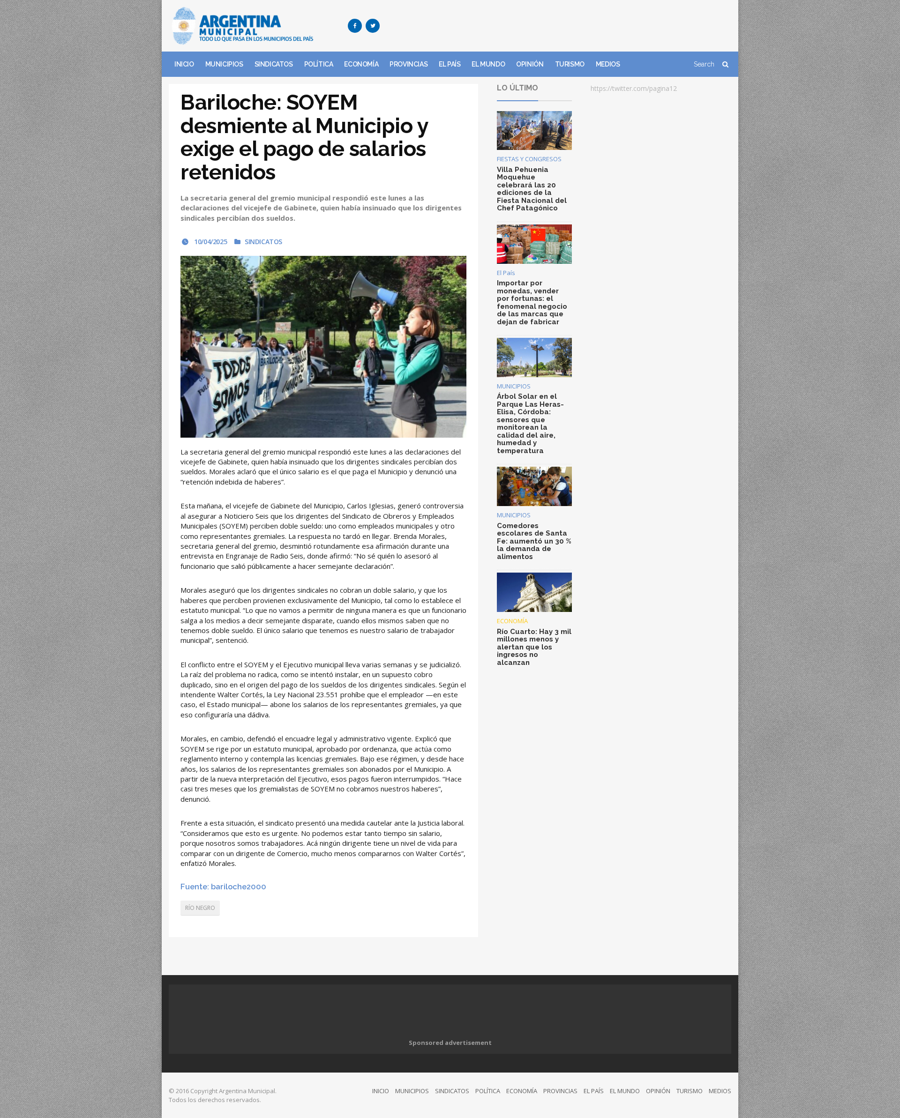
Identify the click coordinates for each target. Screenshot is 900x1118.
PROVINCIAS (409, 64)
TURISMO (570, 64)
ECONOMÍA (361, 64)
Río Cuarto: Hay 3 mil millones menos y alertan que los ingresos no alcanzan (534, 647)
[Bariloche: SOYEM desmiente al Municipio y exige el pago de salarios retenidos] (323, 346)
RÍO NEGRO (200, 908)
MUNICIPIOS (224, 64)
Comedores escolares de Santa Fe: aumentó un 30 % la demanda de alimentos (534, 541)
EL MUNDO (488, 64)
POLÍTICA (318, 64)
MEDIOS (608, 64)
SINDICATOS (274, 64)
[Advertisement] (560, 26)
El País (506, 272)
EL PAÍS (449, 64)
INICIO (184, 64)
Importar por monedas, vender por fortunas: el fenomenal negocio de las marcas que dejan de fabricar (532, 302)
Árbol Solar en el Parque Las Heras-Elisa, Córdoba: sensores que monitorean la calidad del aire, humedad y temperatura (530, 423)
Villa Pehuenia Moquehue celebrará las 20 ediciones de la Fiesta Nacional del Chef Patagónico (532, 189)
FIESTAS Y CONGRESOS (529, 159)
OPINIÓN (529, 64)
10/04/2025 (210, 241)
